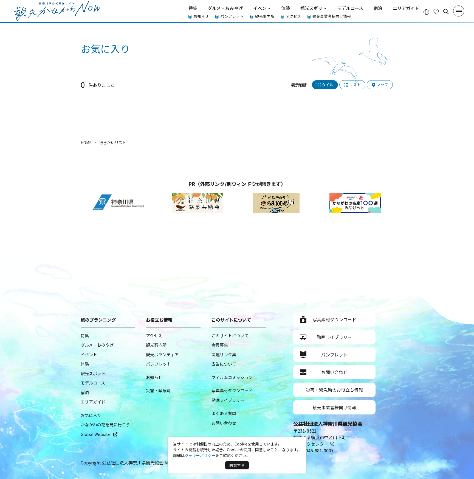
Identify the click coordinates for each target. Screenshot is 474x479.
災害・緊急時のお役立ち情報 (334, 389)
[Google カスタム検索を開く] (446, 11)
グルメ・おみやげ (225, 8)
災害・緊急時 (158, 390)
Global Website (96, 434)
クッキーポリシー (200, 455)
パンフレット (232, 16)
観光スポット (313, 8)
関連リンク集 (223, 354)
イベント (262, 8)
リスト (355, 84)
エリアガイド (406, 8)
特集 (192, 8)
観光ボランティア (162, 354)
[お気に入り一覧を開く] (436, 11)
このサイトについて (230, 335)
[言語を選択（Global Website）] (426, 11)
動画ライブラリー (227, 400)
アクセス (293, 16)
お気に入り (91, 415)
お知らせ (201, 16)
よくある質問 (223, 413)
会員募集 (219, 345)
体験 (285, 8)
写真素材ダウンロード (232, 390)
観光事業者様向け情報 (331, 16)
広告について (223, 364)
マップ (382, 84)
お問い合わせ (223, 423)
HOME (86, 142)
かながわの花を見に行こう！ (107, 424)
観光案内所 (264, 16)
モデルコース (350, 8)
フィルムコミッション (232, 377)
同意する (237, 465)
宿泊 (378, 8)
